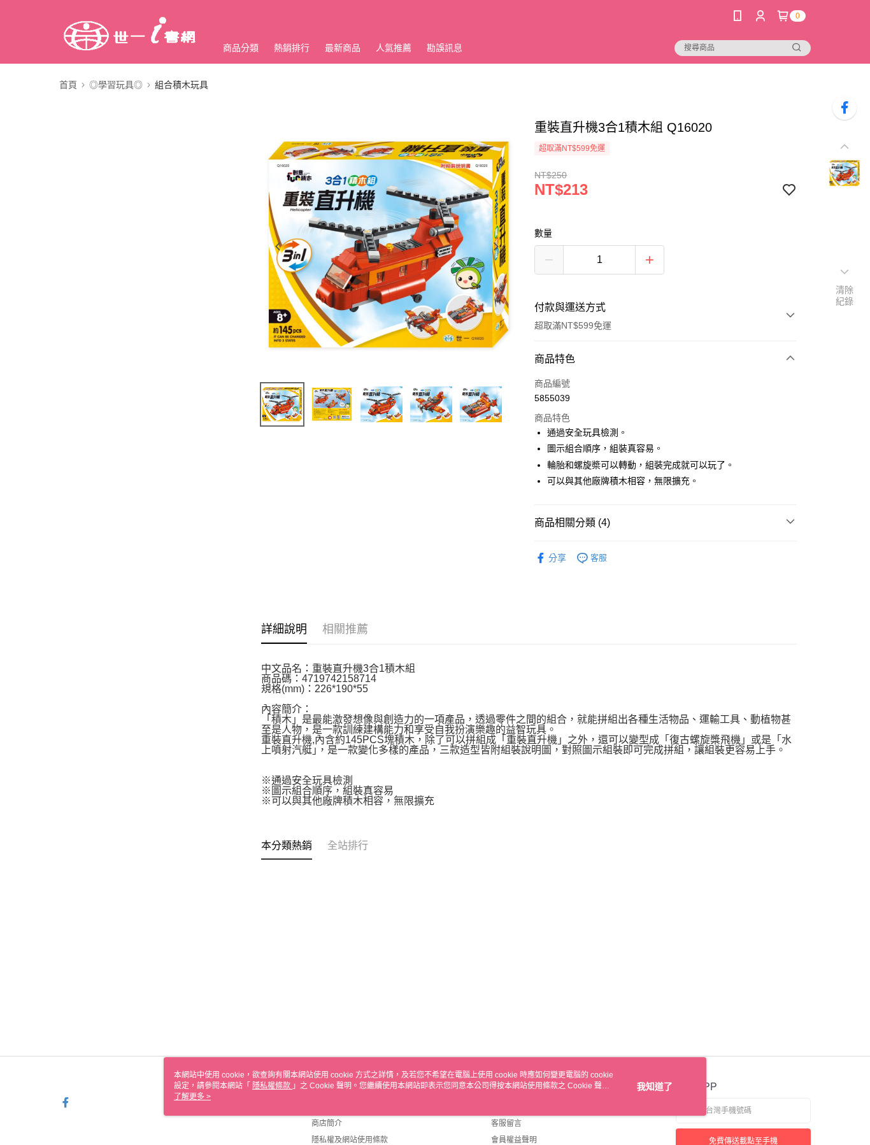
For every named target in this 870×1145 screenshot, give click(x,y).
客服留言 (506, 1123)
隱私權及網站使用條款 (349, 1139)
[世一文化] (130, 33)
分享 (557, 558)
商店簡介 (326, 1123)
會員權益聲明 (514, 1139)
